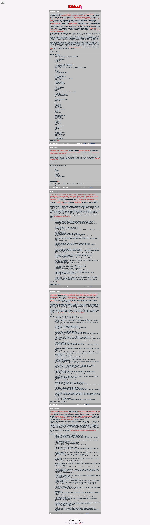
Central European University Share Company (69, 312)
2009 (94, 430)
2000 (80, 47)
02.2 (58, 140)
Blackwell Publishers (74, 47)
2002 (70, 216)
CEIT (80, 523)
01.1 (58, 181)
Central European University (61, 216)
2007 (82, 312)
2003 (57, 159)
